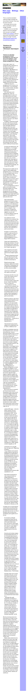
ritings (15, 11)
